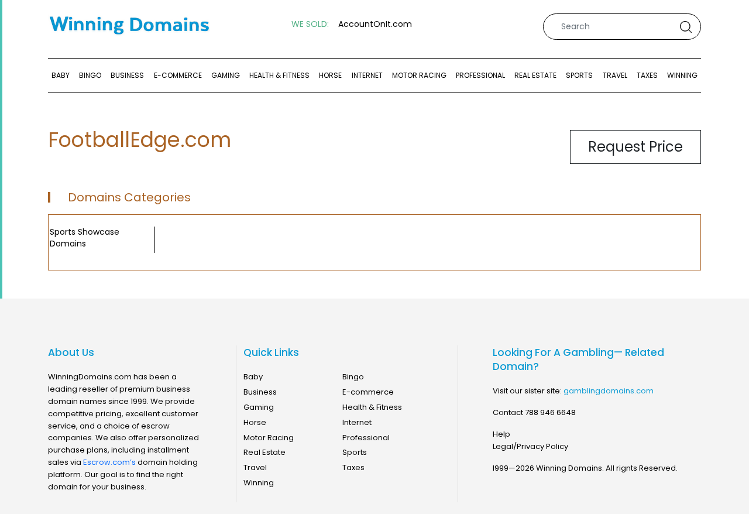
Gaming (225, 75)
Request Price (635, 146)
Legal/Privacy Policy (530, 446)
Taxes (647, 75)
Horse (330, 75)
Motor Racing (419, 75)
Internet (367, 75)
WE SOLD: (310, 24)
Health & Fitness (279, 75)
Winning (682, 75)
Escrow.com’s (109, 462)
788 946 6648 (550, 412)
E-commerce (178, 75)
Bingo (90, 75)
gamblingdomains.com (609, 390)
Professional (480, 75)
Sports (579, 75)
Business (127, 75)
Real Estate (535, 75)
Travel (615, 75)
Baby (60, 75)
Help (501, 434)
